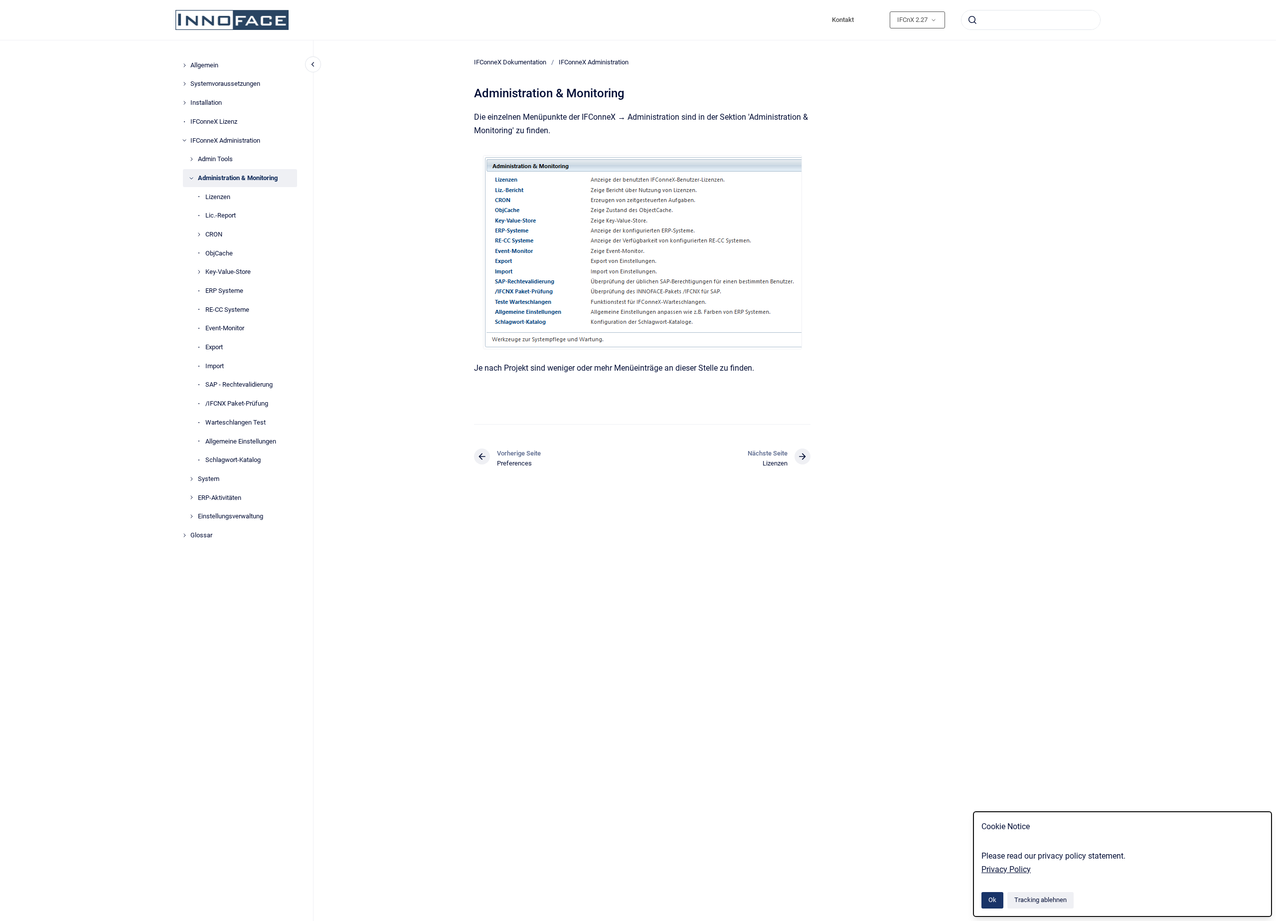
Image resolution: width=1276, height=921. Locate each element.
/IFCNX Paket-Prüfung (236, 403)
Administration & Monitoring (238, 178)
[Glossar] (184, 535)
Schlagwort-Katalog (233, 459)
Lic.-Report (220, 215)
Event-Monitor (224, 328)
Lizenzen (217, 197)
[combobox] (1030, 19)
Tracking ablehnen (1040, 900)
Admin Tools (215, 159)
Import (214, 366)
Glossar (201, 535)
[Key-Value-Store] (199, 272)
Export (214, 347)
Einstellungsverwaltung (230, 516)
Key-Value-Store (228, 271)
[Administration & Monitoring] (191, 178)
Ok (992, 900)
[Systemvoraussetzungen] (184, 84)
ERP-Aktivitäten (219, 497)
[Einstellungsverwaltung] (191, 516)
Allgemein (204, 65)
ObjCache (219, 253)
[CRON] (199, 234)
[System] (191, 479)
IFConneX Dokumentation (510, 62)
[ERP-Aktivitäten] (191, 497)
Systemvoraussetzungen (225, 83)
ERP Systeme (224, 290)
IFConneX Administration (225, 140)
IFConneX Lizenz (213, 121)
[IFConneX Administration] (184, 140)
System (208, 478)
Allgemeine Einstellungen (240, 441)
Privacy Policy (1006, 869)
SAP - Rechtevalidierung (239, 384)
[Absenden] (972, 20)
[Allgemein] (184, 65)
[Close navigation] (313, 64)
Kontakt (843, 19)
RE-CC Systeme (227, 309)
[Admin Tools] (191, 159)
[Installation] (184, 103)
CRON (213, 234)
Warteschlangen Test (235, 422)
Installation (206, 102)
